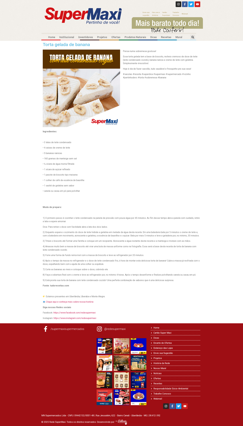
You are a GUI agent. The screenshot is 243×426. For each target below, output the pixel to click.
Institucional (66, 37)
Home (51, 37)
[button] (192, 37)
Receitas (166, 37)
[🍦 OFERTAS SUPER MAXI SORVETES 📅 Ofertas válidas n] (104, 363)
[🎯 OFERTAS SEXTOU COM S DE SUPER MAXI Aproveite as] (104, 380)
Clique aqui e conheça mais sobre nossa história (69, 301)
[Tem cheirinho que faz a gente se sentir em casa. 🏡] (121, 346)
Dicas (153, 37)
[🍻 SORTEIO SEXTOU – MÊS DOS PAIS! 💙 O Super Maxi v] (138, 363)
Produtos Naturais (135, 37)
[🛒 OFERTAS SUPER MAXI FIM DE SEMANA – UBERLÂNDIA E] (104, 346)
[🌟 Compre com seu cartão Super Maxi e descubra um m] (104, 397)
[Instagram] (178, 4)
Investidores (85, 37)
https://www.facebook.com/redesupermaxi (74, 312)
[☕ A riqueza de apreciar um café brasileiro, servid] (121, 363)
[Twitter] (191, 4)
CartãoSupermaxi (166, 14)
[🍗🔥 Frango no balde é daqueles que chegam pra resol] (121, 380)
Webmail (185, 14)
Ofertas (115, 37)
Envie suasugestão (146, 14)
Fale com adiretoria (156, 14)
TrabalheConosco (176, 14)
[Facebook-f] (185, 4)
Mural (179, 37)
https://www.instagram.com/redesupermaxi (74, 318)
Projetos (102, 37)
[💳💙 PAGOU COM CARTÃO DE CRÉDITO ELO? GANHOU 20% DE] (138, 380)
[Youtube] (197, 4)
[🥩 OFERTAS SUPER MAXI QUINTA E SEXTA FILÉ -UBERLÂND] (121, 397)
